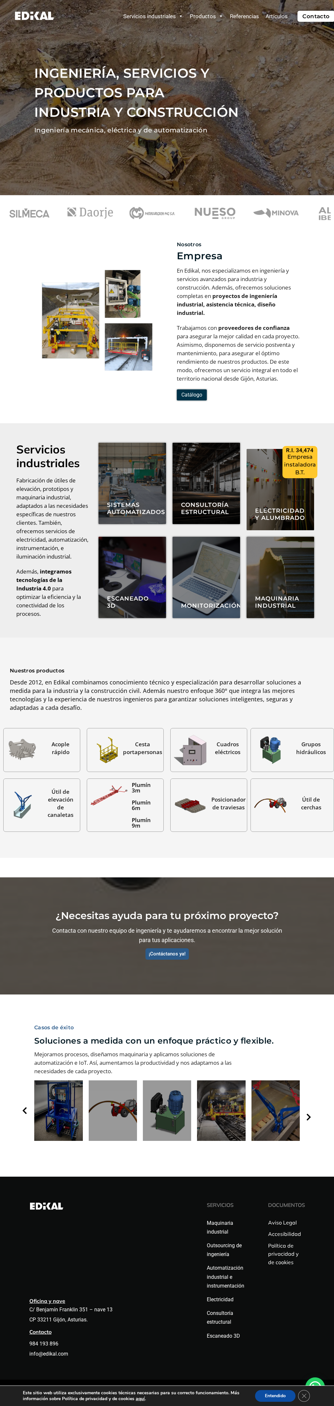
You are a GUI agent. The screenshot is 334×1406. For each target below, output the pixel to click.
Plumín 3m (141, 787)
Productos (203, 16)
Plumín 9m (141, 822)
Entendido (275, 1396)
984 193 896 (44, 1344)
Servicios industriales (149, 16)
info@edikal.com (48, 1354)
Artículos (277, 16)
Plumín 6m (141, 805)
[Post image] (59, 1110)
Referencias (244, 16)
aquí (140, 1399)
